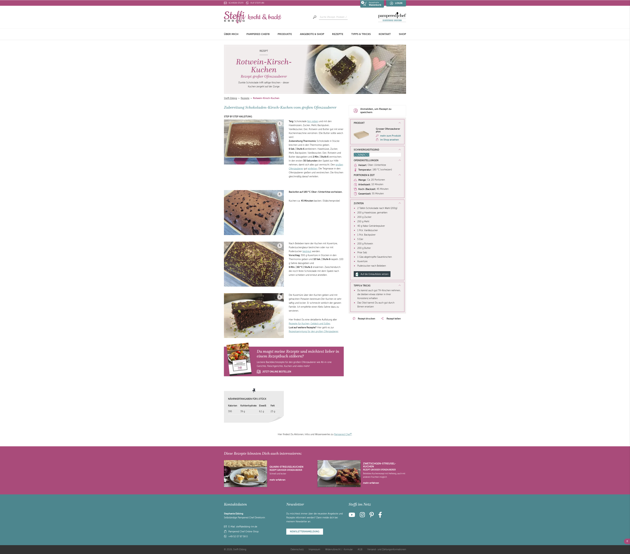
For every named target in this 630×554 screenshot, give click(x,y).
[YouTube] (353, 516)
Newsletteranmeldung (304, 531)
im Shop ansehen (389, 139)
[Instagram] (362, 516)
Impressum (314, 549)
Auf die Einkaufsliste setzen (374, 274)
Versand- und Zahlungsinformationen (386, 549)
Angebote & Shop (312, 34)
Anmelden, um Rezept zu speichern (375, 111)
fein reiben (312, 121)
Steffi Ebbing (230, 98)
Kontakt (385, 34)
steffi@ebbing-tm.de (246, 526)
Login (398, 3)
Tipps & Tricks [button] (361, 34)
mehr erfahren (277, 479)
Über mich (231, 34)
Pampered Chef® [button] (258, 34)
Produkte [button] (285, 34)
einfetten (312, 168)
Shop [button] (402, 34)
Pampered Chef (343, 434)
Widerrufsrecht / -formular (339, 549)
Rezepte (337, 34)
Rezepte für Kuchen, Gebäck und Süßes (309, 323)
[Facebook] (380, 516)
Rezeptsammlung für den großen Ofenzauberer (313, 331)
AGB (360, 549)
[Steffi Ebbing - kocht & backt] (252, 17)
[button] (377, 123)
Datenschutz (297, 549)
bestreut (307, 251)
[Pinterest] (372, 516)
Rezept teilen (393, 318)
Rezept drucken (366, 318)
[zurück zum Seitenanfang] (627, 541)
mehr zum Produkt (390, 135)
